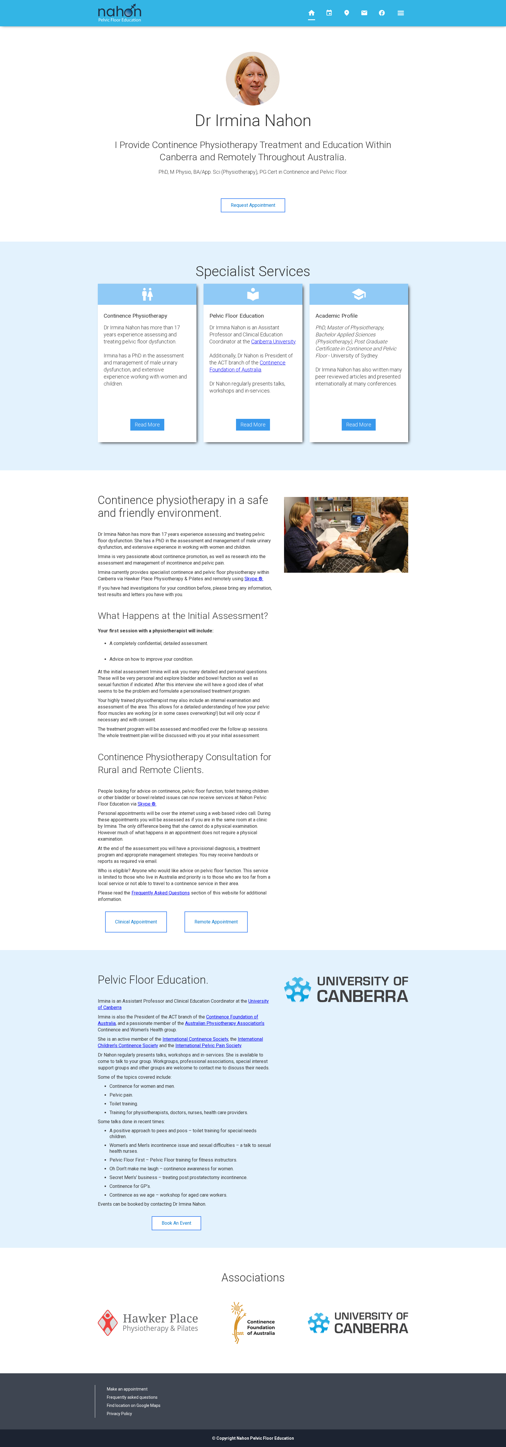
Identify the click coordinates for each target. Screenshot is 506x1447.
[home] (120, 13)
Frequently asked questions (132, 1397)
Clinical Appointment (136, 922)
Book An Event (176, 1223)
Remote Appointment (216, 922)
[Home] (311, 11)
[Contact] (364, 11)
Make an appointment (127, 1389)
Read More (147, 424)
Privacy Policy (119, 1413)
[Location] (346, 11)
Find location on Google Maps (133, 1405)
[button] (401, 13)
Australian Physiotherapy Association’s (224, 1023)
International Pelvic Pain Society (208, 1045)
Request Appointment (253, 205)
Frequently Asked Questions (160, 893)
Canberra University (273, 341)
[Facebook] (381, 11)
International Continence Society (195, 1039)
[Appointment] (329, 11)
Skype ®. (254, 578)
